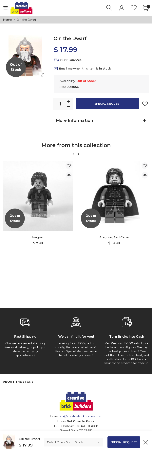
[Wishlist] (134, 8)
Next (78, 154)
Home (7, 20)
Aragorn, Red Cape (114, 237)
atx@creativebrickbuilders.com (81, 416)
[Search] (110, 8)
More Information (74, 120)
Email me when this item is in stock (85, 68)
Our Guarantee (71, 60)
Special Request (107, 103)
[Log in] (122, 8)
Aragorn (38, 237)
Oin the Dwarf (29, 439)
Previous (73, 154)
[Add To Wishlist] (145, 104)
